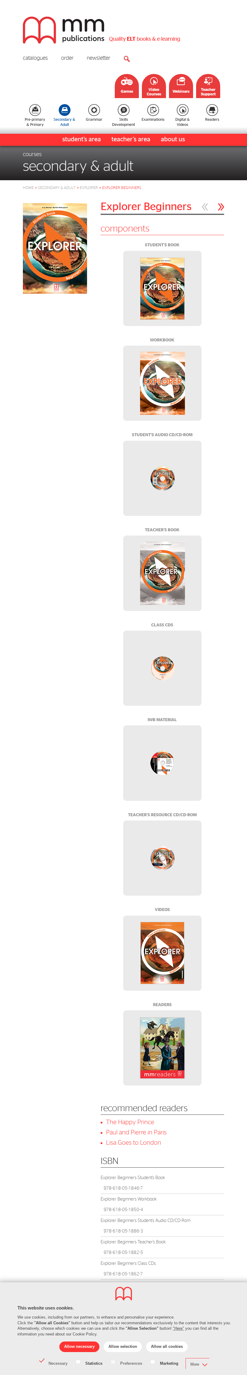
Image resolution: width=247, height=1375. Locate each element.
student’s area (81, 139)
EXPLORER (89, 188)
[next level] (221, 207)
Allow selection (122, 1346)
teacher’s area (130, 139)
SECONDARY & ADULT (57, 188)
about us (173, 139)
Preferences (131, 1363)
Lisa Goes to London (133, 1143)
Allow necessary (79, 1346)
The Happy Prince (130, 1122)
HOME (28, 188)
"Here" (178, 1328)
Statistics (93, 1363)
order (67, 58)
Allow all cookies (167, 1346)
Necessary (57, 1363)
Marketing (169, 1363)
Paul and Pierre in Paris (136, 1132)
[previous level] (205, 207)
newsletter (98, 58)
